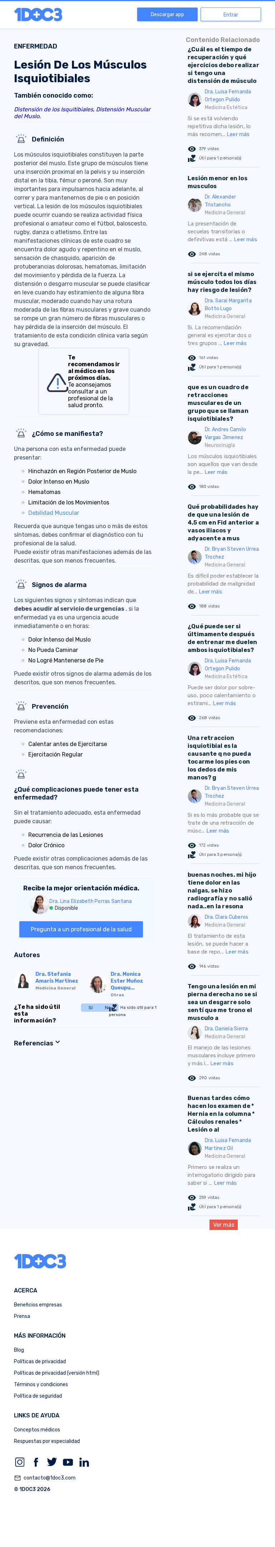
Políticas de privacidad (40, 1362)
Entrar (230, 15)
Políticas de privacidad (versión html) (56, 1373)
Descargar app (167, 14)
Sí (90, 1007)
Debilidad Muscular (53, 512)
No (108, 1007)
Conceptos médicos (37, 1430)
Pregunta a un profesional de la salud (81, 929)
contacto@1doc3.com (45, 1478)
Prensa (22, 1316)
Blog (19, 1350)
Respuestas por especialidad (47, 1441)
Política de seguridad (38, 1396)
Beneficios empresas (38, 1305)
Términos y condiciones (41, 1384)
